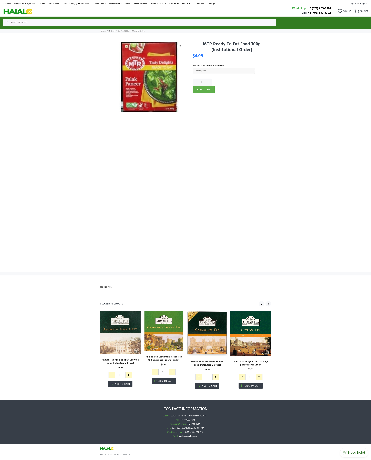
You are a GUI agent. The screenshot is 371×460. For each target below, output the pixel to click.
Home (102, 31)
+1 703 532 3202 (188, 420)
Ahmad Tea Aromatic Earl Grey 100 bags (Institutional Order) (120, 361)
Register (364, 3)
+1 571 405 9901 (193, 424)
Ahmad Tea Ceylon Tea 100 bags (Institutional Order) (250, 363)
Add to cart (203, 89)
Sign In (353, 3)
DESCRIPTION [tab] (106, 287)
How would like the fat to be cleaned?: (210, 65)
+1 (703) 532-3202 (319, 13)
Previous (261, 304)
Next (180, 77)
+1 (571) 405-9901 (319, 8)
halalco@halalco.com (188, 436)
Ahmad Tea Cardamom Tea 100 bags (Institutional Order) (207, 363)
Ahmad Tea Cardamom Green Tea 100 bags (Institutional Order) (164, 358)
